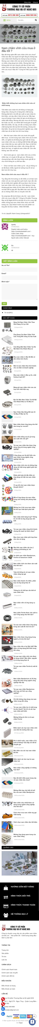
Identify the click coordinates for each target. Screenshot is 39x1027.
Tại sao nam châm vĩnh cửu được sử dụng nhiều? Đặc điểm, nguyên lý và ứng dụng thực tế (25, 658)
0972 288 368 (13, 15)
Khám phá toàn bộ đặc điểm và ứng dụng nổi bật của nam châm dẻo (25, 477)
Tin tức (4, 956)
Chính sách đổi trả (8, 976)
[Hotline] (3, 999)
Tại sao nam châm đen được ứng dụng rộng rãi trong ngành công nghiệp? (25, 447)
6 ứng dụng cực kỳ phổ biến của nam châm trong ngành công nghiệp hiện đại (24, 457)
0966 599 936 (31, 15)
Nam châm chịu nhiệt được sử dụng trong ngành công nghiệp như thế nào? (24, 804)
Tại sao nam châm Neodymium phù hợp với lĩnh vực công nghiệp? (24, 691)
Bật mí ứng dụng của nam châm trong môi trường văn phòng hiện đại (25, 499)
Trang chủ (5, 950)
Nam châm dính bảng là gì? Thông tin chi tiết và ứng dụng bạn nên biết (25, 519)
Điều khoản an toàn (8, 989)
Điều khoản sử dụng (8, 986)
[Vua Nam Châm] (19, 7)
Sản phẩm (5, 953)
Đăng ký (35, 2)
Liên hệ (4, 960)
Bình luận (5, 281)
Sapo (21, 1023)
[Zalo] (3, 1009)
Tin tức (4, 213)
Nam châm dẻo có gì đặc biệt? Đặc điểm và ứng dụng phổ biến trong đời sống (25, 648)
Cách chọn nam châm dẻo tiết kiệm (25, 822)
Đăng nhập (27, 2)
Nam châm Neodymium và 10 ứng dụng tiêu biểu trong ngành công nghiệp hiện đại (25, 680)
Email (4, 273)
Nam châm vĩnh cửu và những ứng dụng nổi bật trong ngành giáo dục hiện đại (25, 467)
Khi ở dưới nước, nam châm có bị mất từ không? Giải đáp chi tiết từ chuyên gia (25, 742)
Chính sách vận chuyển (10, 973)
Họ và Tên (6, 265)
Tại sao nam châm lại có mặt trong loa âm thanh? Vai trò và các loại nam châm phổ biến (25, 709)
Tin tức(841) (8, 312)
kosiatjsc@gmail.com (11, 1010)
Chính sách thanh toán (9, 969)
